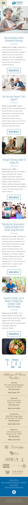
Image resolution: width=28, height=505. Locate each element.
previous (15, 360)
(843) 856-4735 (14, 424)
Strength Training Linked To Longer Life (14, 161)
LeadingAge (17, 447)
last (19, 367)
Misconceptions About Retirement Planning (14, 39)
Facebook (14, 492)
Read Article (14, 70)
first (7, 360)
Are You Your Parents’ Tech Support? (14, 98)
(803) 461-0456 (14, 408)
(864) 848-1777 (14, 393)
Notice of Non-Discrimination (11, 483)
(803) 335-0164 (14, 440)
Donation (23, 483)
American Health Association (11, 460)
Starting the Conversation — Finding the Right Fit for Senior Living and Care (14, 227)
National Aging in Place (6, 466)
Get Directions (14, 389)
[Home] (17, 3)
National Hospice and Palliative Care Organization (19, 466)
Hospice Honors (7, 472)
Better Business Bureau (22, 460)
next (13, 367)
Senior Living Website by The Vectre (14, 502)
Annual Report (14, 485)
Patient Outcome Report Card (14, 488)
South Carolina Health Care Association (14, 453)
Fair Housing (7, 447)
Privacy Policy (14, 480)
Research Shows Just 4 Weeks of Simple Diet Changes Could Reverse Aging (14, 302)
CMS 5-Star (17, 472)
